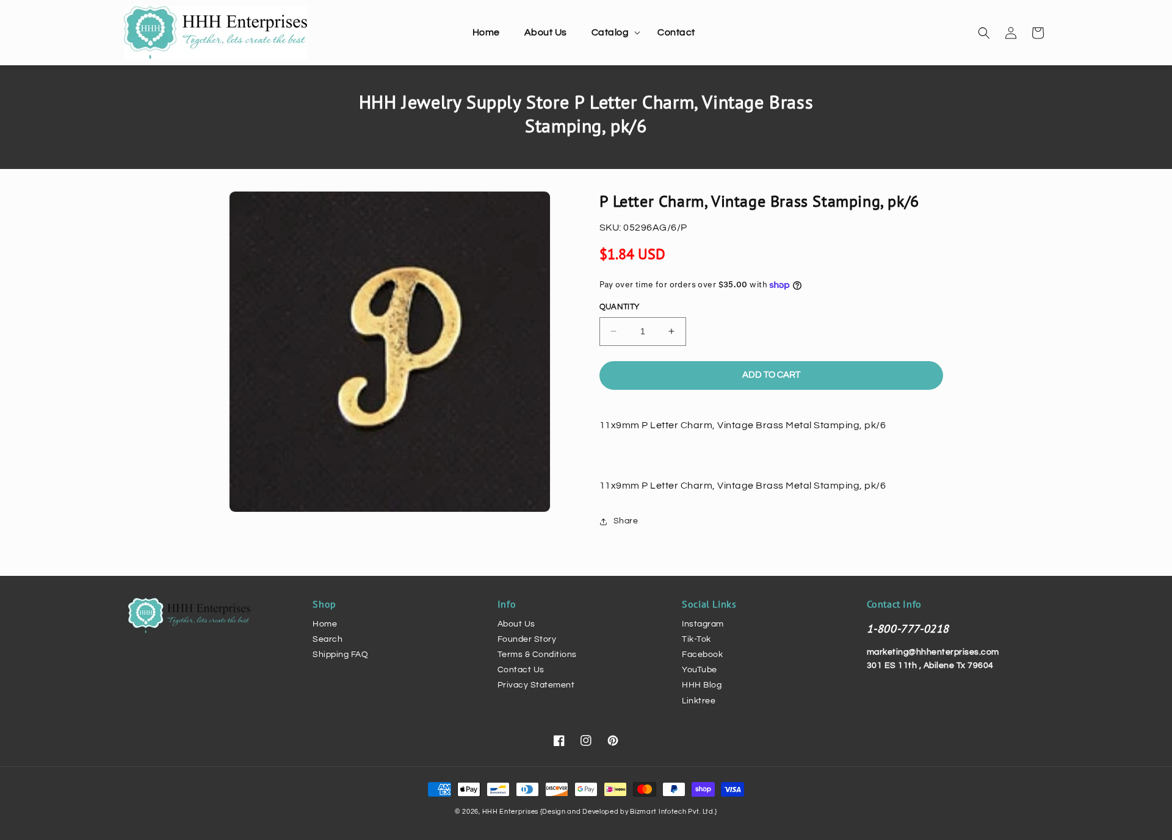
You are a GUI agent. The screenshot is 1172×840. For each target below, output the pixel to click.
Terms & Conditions (537, 654)
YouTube (699, 670)
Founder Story (527, 639)
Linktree (698, 701)
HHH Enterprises (511, 811)
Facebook (702, 654)
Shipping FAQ (340, 654)
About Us (516, 624)
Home (325, 624)
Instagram (703, 624)
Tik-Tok (696, 639)
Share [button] (625, 521)
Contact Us (520, 670)
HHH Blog (702, 685)
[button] (612, 32)
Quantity (619, 307)
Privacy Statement (536, 685)
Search (327, 639)
